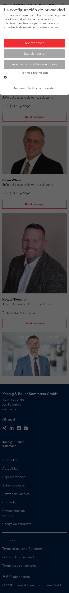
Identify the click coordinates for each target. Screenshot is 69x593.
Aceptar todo (34, 43)
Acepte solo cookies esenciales (34, 64)
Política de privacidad (41, 88)
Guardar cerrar (34, 53)
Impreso (19, 88)
